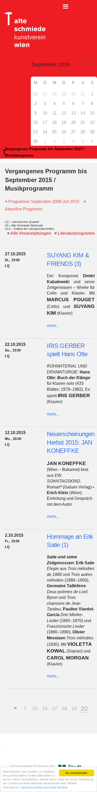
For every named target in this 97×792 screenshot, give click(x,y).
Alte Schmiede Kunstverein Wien (23, 29)
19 (74, 708)
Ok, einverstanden (76, 773)
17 (54, 708)
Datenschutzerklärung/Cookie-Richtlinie (44, 787)
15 (35, 708)
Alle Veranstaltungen (30, 233)
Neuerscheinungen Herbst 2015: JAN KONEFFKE (70, 442)
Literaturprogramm (76, 233)
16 (44, 708)
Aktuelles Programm (23, 209)
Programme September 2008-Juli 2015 (43, 201)
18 (64, 708)
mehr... (53, 325)
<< (15, 708)
